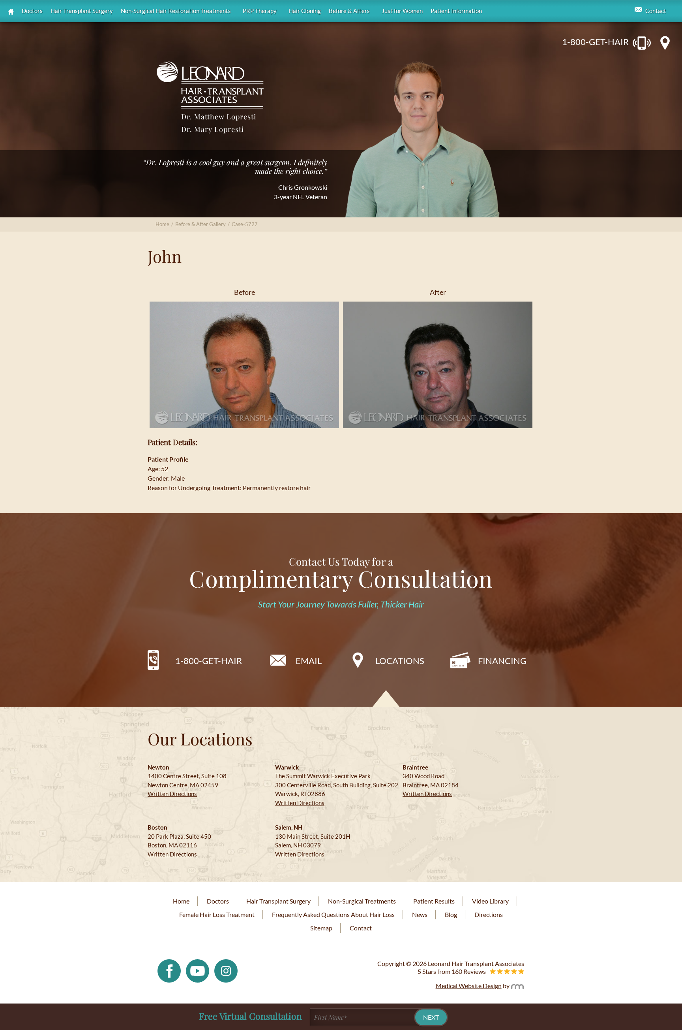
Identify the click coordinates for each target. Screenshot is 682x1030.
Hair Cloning (305, 11)
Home (162, 224)
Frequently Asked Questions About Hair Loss (333, 914)
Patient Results (434, 901)
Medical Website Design (469, 985)
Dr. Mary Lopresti (212, 129)
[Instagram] (226, 970)
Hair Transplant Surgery (82, 11)
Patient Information (456, 11)
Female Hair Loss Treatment (217, 914)
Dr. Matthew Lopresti (218, 116)
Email (309, 660)
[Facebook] (169, 970)
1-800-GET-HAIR (595, 41)
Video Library (490, 901)
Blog (451, 914)
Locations (399, 660)
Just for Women (402, 11)
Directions (488, 914)
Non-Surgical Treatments (362, 901)
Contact (655, 11)
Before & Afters (349, 11)
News (419, 914)
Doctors (32, 11)
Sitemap (321, 928)
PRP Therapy (260, 11)
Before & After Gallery (200, 224)
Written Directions (172, 793)
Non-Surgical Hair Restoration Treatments (176, 11)
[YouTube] (197, 970)
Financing (502, 660)
